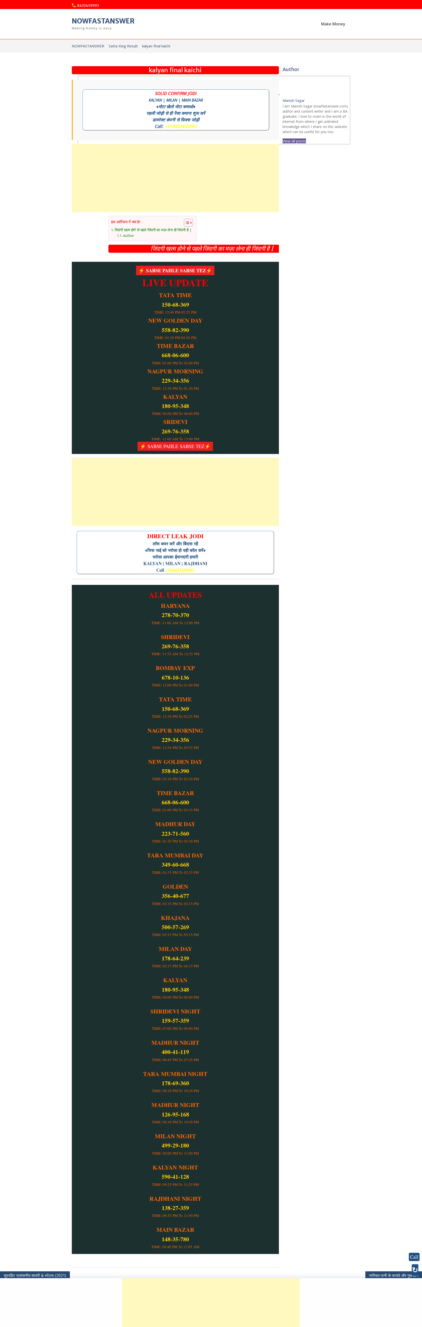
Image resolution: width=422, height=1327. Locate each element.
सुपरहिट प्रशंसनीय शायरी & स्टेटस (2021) (35, 1275)
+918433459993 (181, 126)
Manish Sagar (294, 100)
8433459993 (88, 5)
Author (108, 235)
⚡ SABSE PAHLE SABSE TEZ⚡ (175, 270)
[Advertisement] (175, 178)
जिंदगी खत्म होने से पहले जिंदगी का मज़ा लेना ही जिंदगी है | (133, 229)
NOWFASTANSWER (103, 21)
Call (414, 1256)
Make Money (333, 24)
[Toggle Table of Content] (166, 223)
